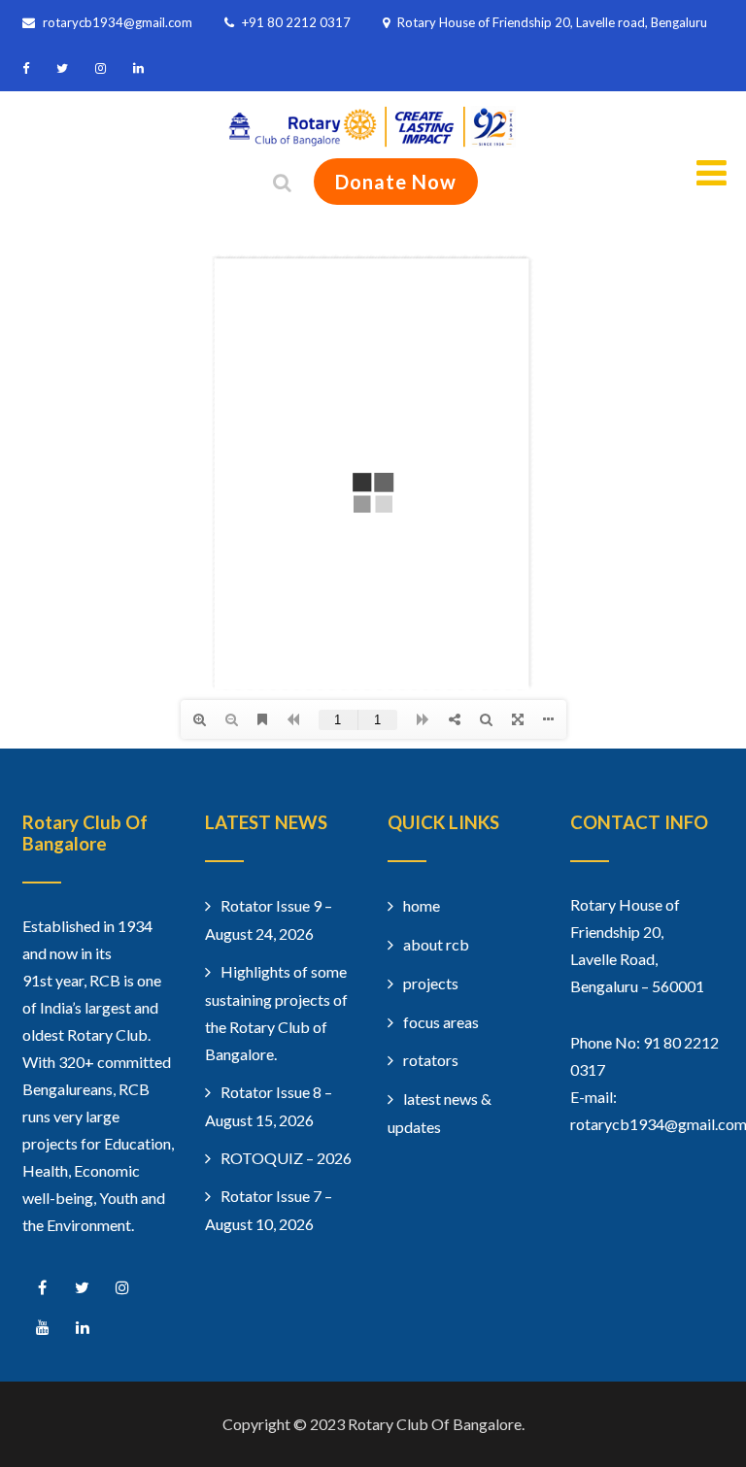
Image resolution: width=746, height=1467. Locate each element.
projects (430, 983)
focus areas (441, 1022)
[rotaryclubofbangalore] (373, 141)
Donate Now (396, 181)
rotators (430, 1059)
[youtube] (42, 1328)
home (421, 905)
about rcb (436, 944)
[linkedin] (138, 68)
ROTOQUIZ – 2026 (286, 1158)
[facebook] (25, 68)
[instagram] (100, 68)
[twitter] (62, 68)
